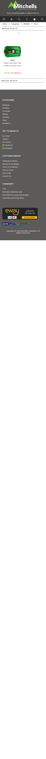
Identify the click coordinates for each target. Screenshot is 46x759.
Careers (5, 139)
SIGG (36, 24)
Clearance (6, 123)
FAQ (4, 189)
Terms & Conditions (10, 167)
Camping (5, 105)
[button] (3, 19)
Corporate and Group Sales (13, 198)
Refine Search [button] (9, 28)
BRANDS (27, 24)
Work (4, 120)
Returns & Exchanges (10, 164)
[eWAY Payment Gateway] (23, 213)
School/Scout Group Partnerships (15, 195)
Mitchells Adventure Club (12, 192)
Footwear (6, 111)
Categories (15, 24)
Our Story (6, 136)
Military (5, 114)
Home (5, 24)
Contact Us (6, 176)
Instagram (9, 148)
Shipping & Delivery (10, 161)
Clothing (5, 108)
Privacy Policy (7, 170)
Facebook (9, 145)
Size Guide (6, 173)
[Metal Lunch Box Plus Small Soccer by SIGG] (12, 49)
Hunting (5, 117)
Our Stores (6, 142)
